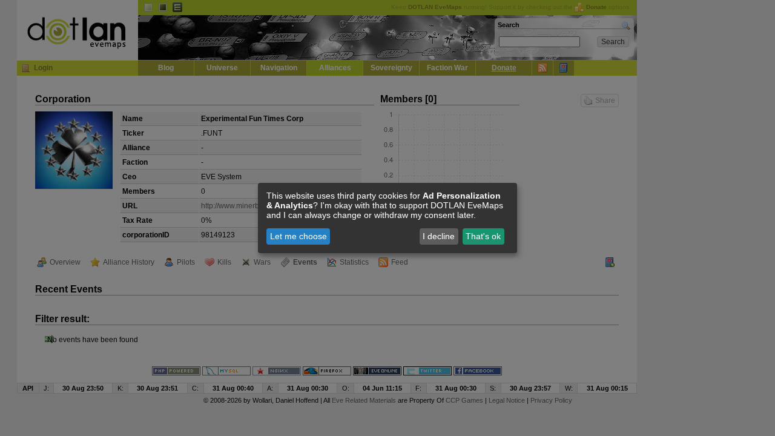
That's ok (483, 236)
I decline (439, 236)
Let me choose (298, 236)
